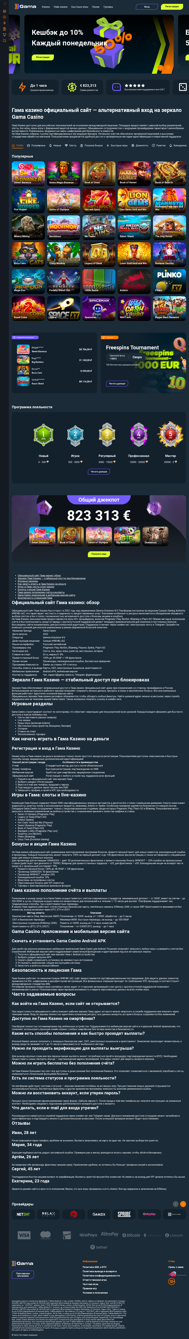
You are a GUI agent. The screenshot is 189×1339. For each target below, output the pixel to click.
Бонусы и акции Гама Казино (34, 589)
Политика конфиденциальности (101, 1275)
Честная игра (90, 1284)
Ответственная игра (95, 1280)
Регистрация (172, 6)
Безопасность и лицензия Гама (35, 598)
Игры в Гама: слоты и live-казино (36, 586)
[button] (161, 68)
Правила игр (90, 1288)
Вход (147, 7)
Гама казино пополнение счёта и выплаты (41, 592)
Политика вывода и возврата (100, 1271)
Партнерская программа (23, 1274)
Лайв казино (61, 6)
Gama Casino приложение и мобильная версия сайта (46, 595)
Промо (96, 6)
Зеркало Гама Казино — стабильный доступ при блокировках (52, 578)
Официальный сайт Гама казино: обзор (39, 575)
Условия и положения (95, 1292)
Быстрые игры (79, 6)
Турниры (108, 6)
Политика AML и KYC (95, 1267)
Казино (46, 6)
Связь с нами (175, 1267)
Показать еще (99, 554)
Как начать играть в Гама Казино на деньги (42, 584)
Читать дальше (117, 383)
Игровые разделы (28, 581)
